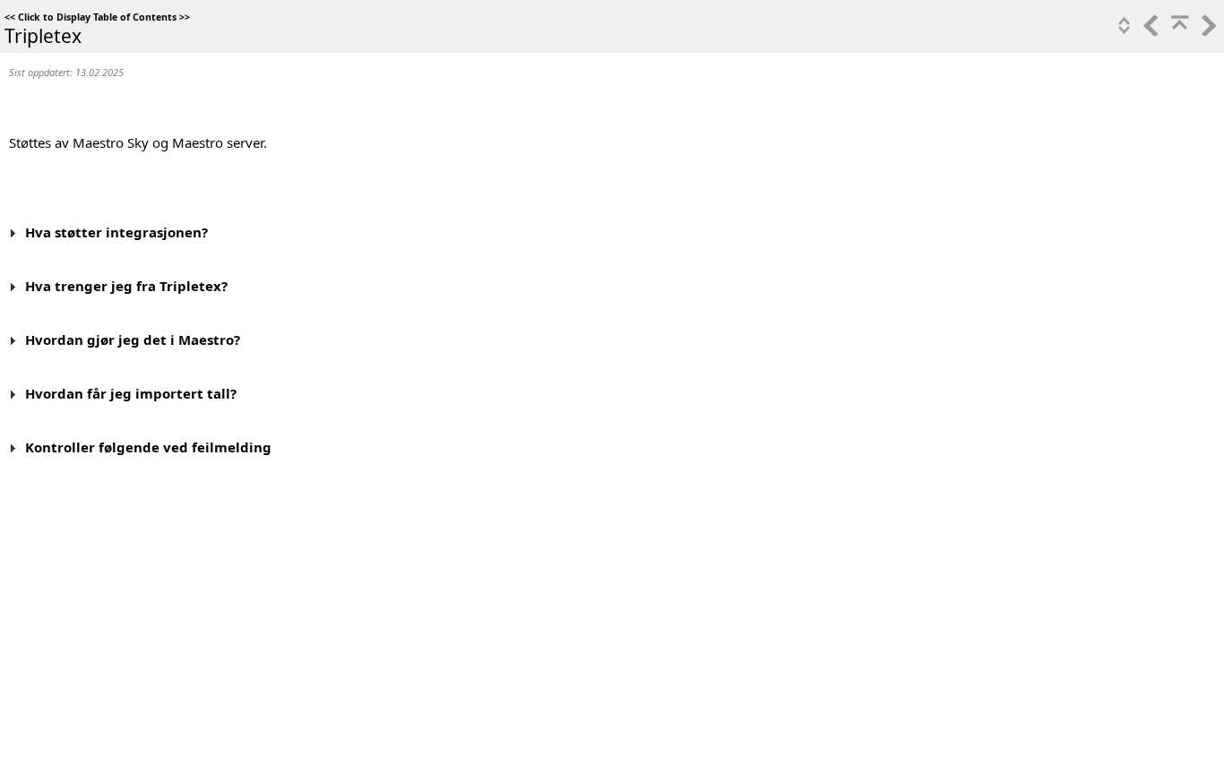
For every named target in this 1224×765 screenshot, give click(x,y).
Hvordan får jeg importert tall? (131, 393)
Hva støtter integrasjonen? (116, 232)
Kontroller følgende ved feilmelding (148, 447)
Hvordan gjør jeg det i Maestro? (132, 339)
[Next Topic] (1207, 30)
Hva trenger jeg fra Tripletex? (126, 286)
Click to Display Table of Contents (97, 17)
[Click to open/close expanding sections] (1122, 30)
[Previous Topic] (1149, 30)
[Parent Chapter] (1178, 30)
